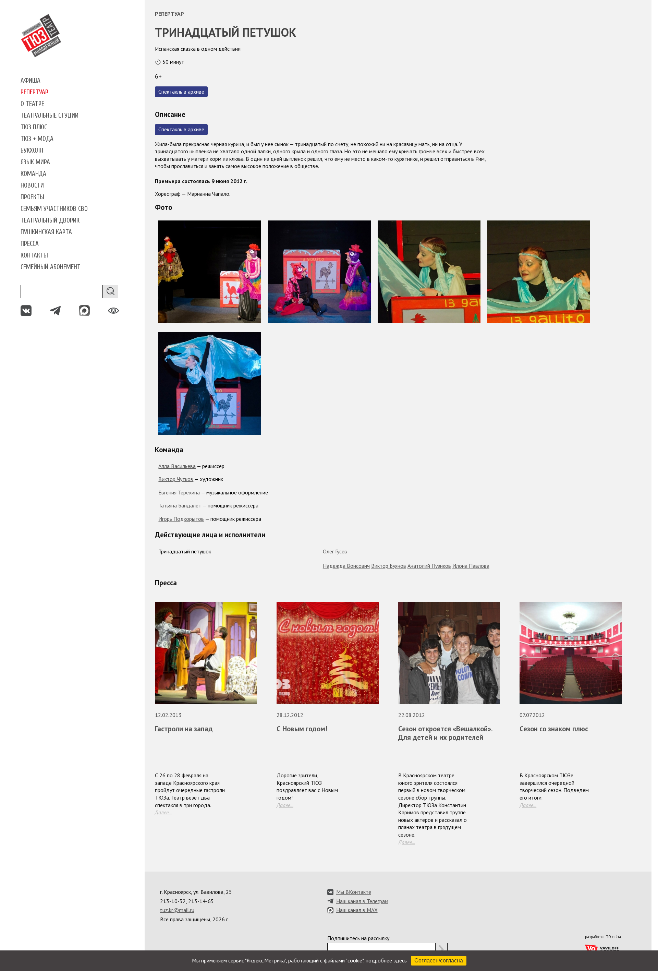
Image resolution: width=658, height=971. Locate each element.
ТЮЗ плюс (34, 127)
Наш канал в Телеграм (362, 901)
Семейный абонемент (51, 267)
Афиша (30, 80)
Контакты (34, 255)
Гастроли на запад (184, 728)
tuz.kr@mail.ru (177, 910)
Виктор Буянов (388, 565)
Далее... (163, 812)
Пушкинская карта (46, 232)
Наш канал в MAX (357, 910)
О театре (32, 104)
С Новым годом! (302, 728)
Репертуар (34, 92)
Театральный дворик (50, 220)
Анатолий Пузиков (429, 565)
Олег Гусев (335, 551)
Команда (33, 174)
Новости (32, 185)
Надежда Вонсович (346, 565)
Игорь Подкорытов (181, 518)
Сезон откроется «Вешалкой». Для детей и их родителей (445, 733)
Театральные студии (49, 115)
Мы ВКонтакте (353, 891)
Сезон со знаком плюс (554, 728)
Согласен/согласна (438, 960)
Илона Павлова (470, 565)
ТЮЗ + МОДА (37, 139)
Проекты (32, 197)
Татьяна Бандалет (179, 505)
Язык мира (35, 162)
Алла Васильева (177, 466)
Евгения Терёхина (179, 492)
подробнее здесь (386, 960)
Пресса (30, 244)
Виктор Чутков (175, 479)
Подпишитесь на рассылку (358, 938)
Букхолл (32, 150)
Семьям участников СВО (54, 209)
